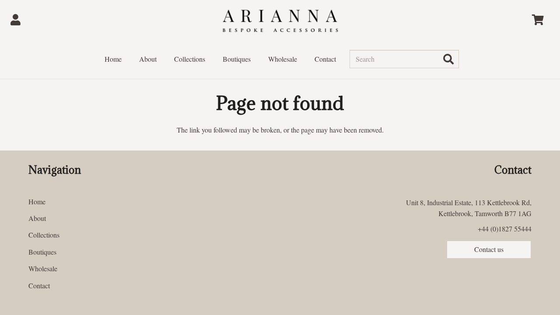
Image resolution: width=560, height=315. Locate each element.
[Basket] (538, 19)
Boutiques (42, 251)
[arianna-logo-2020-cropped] (280, 20)
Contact (39, 285)
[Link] (17, 19)
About (37, 218)
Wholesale (42, 268)
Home (37, 201)
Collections (44, 234)
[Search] (448, 59)
